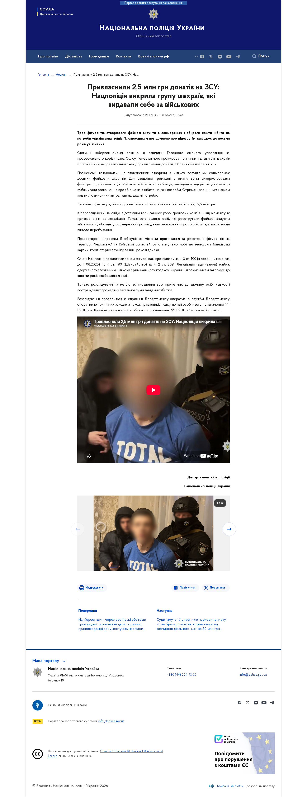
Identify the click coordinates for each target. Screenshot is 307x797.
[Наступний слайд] (229, 529)
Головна (43, 74)
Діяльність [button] (73, 56)
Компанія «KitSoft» (230, 786)
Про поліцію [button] (48, 56)
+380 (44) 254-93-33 (182, 674)
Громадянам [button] (99, 56)
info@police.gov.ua (253, 674)
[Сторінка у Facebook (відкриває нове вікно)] (201, 56)
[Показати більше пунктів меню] (196, 56)
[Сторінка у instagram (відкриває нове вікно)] (219, 56)
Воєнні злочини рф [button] (153, 56)
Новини (61, 74)
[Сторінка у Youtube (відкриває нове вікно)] (228, 56)
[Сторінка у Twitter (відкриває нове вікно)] (210, 56)
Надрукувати (94, 587)
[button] (49, 661)
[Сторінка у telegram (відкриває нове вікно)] (237, 56)
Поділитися (187, 587)
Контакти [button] (123, 56)
